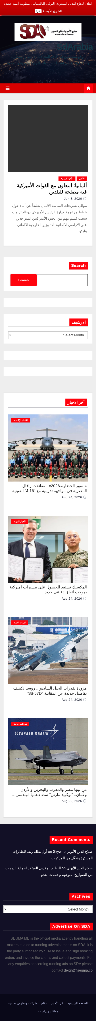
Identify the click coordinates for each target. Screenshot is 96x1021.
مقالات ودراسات (48, 1011)
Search (78, 265)
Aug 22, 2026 (72, 801)
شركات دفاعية (20, 724)
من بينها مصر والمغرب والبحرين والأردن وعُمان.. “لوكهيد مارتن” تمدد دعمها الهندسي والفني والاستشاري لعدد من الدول (51, 794)
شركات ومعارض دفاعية (22, 1003)
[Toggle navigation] (7, 88)
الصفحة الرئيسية (77, 1003)
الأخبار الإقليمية (21, 420)
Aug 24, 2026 (72, 497)
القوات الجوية (20, 622)
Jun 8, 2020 (73, 198)
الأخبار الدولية (67, 178)
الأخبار (82, 178)
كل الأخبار (57, 1003)
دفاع (44, 1003)
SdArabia (75, 47)
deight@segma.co (78, 970)
